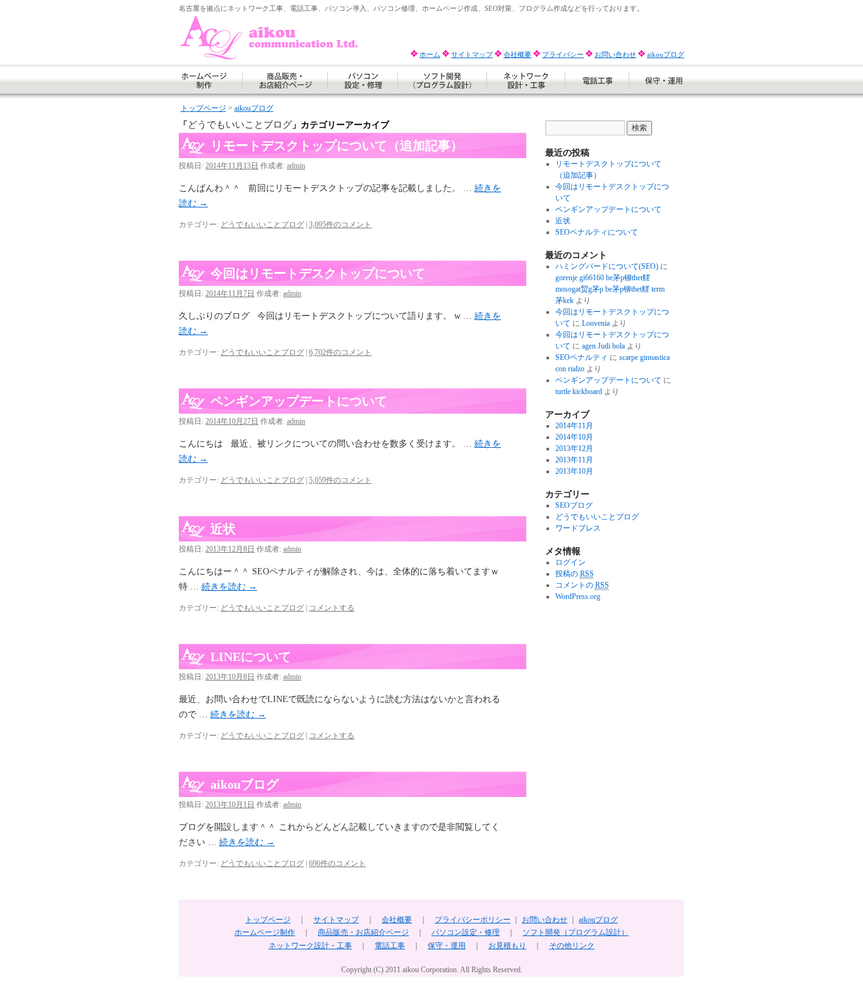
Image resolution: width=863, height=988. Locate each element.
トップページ (203, 108)
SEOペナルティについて (596, 232)
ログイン (570, 562)
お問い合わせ (615, 54)
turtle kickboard (578, 391)
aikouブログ (665, 54)
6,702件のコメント (340, 352)
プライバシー (563, 54)
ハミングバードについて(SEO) (606, 266)
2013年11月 (574, 459)
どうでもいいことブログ (262, 224)
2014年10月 (574, 437)
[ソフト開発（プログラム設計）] (442, 96)
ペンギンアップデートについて (298, 401)
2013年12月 (574, 448)
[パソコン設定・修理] (363, 96)
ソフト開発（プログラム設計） (575, 932)
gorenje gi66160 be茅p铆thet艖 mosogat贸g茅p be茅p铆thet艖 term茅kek (610, 289)
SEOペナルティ (581, 357)
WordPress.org (577, 596)
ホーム (429, 54)
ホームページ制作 (264, 932)
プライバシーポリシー (472, 919)
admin (296, 165)
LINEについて (250, 657)
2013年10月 (574, 471)
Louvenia (596, 323)
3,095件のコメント (340, 224)
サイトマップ (472, 54)
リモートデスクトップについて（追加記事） (336, 145)
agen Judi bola (603, 346)
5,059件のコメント (340, 480)
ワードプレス (578, 528)
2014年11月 (574, 425)
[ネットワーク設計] (526, 96)
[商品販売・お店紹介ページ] (285, 96)
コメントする (331, 607)
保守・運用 (447, 945)
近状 (223, 529)
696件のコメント (337, 863)
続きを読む (229, 586)
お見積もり (507, 945)
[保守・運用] (656, 96)
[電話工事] (597, 96)
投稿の (574, 573)
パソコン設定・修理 (465, 932)
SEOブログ (574, 505)
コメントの (582, 585)
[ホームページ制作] (211, 96)
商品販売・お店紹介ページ (363, 932)
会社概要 (517, 54)
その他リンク (571, 945)
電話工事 (390, 945)
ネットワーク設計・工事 (310, 945)
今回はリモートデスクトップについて (317, 273)
